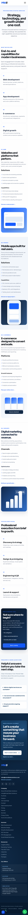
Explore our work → (8, 757)
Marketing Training (6, 847)
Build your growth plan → (8, 483)
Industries (4, 852)
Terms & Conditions (6, 817)
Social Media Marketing (7, 837)
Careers (3, 798)
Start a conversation (12, 752)
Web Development (6, 825)
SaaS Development (6, 805)
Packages (3, 857)
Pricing (3, 808)
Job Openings (5, 800)
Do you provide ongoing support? (11, 705)
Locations (4, 854)
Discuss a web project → (8, 204)
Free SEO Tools (5, 849)
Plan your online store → (8, 390)
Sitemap (20, 908)
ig (6, 783)
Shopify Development (7, 830)
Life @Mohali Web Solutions (9, 793)
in (2, 783)
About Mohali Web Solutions (9, 791)
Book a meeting (14, 645)
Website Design (5, 827)
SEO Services (4, 832)
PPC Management (6, 835)
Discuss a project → (6, 779)
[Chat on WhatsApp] (25, 912)
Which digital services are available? (12, 688)
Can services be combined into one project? (14, 697)
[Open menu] (25, 2)
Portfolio (3, 796)
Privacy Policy (5, 815)
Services (3, 813)
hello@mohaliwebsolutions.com (10, 777)
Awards (3, 810)
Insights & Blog (5, 844)
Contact (3, 803)
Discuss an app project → (8, 296)
